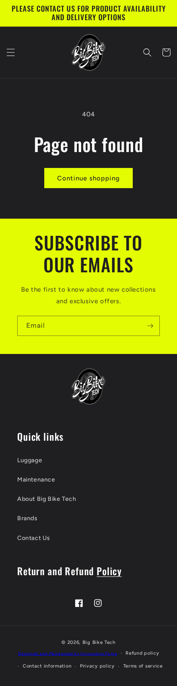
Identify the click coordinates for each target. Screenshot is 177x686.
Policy (109, 571)
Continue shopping (88, 178)
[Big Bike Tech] (88, 386)
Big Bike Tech (99, 642)
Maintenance (36, 479)
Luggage (29, 460)
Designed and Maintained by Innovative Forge (67, 653)
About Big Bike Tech (46, 499)
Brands (27, 518)
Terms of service (143, 666)
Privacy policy (97, 666)
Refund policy (142, 653)
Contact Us (33, 538)
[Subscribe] (149, 326)
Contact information (47, 666)
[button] (10, 52)
